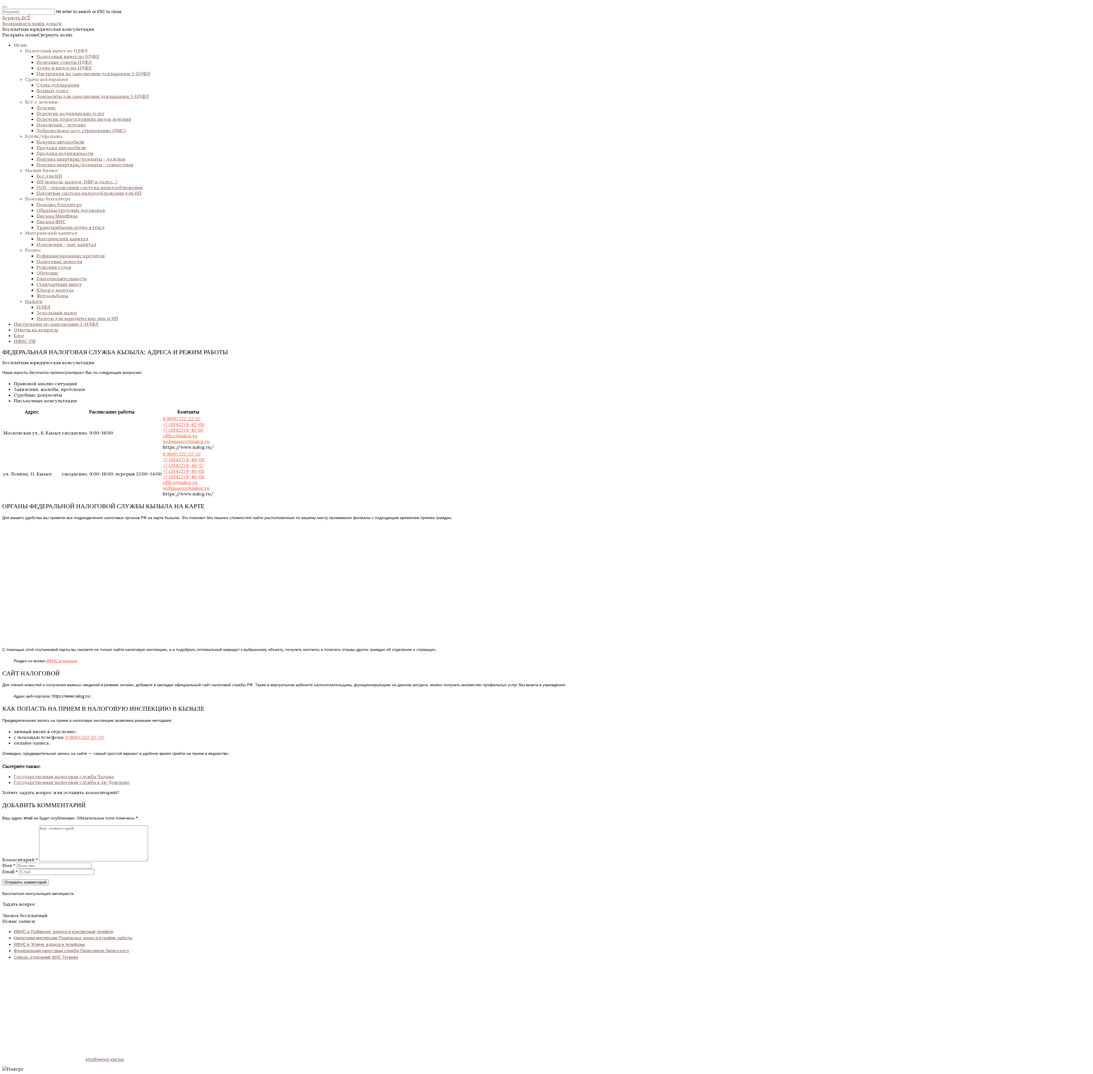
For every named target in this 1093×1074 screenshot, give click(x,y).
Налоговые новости (59, 261)
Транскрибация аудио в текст (70, 227)
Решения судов (53, 267)
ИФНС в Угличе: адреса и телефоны (49, 944)
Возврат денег (52, 90)
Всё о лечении (41, 102)
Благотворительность (61, 278)
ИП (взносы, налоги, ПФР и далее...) (76, 182)
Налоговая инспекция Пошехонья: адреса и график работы (73, 937)
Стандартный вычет (59, 284)
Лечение (46, 107)
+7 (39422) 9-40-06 (183, 476)
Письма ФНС (51, 221)
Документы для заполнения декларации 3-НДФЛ (92, 96)
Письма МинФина (57, 216)
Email (10, 871)
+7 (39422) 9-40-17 (183, 465)
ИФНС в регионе (61, 661)
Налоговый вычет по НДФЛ (56, 51)
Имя (8, 865)
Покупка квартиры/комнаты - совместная (84, 164)
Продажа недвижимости (64, 153)
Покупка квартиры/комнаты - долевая (80, 159)
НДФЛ (43, 307)
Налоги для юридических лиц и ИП (77, 318)
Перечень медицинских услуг (70, 113)
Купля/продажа (43, 136)
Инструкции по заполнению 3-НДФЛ (56, 324)
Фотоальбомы (52, 295)
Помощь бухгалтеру (47, 199)
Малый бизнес (41, 170)
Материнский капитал (51, 233)
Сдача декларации (46, 79)
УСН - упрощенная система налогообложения (89, 187)
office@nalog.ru (180, 435)
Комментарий (20, 859)
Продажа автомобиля (61, 147)
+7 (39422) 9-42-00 (183, 424)
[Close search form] (4, 7)
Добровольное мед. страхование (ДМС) (81, 130)
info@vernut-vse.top (105, 1059)
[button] (37, 35)
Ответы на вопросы (36, 330)
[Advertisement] (173, 1005)
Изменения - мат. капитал (66, 244)
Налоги (33, 301)
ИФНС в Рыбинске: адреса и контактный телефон (63, 931)
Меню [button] (20, 45)
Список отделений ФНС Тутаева (46, 957)
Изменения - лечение (61, 125)
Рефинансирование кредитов (70, 256)
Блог (19, 335)
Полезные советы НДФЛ (64, 62)
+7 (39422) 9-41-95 (183, 430)
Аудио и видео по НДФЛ (64, 68)
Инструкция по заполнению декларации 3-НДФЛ (93, 73)
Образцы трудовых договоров (70, 210)
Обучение (47, 273)
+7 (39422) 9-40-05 (183, 471)
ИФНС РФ (25, 341)
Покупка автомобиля (60, 142)
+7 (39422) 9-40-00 (184, 459)
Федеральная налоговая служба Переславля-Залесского (71, 950)
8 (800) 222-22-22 (182, 418)
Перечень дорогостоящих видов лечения (83, 119)
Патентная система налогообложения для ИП (88, 193)
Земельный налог (56, 312)
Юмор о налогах (55, 290)
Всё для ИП (49, 176)
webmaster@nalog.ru (186, 441)
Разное (33, 250)
